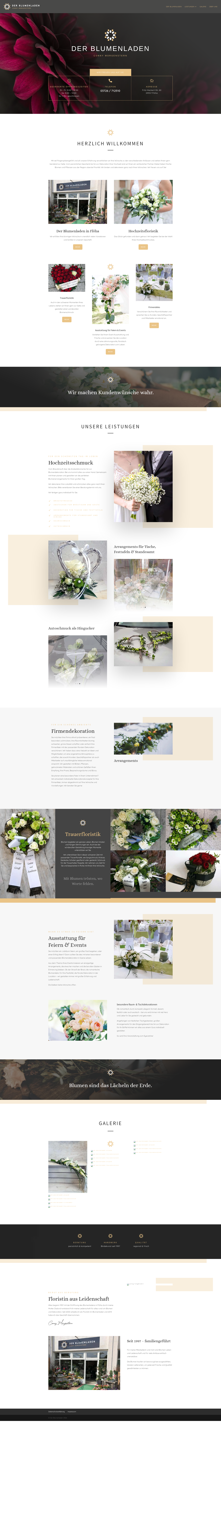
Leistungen (189, 6)
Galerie (203, 6)
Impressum (72, 1412)
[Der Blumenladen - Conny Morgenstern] (67, 1167)
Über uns (213, 6)
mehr (77, 247)
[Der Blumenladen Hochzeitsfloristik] (67, 1199)
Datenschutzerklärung (56, 1412)
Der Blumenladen (174, 6)
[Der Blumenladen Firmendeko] (67, 1203)
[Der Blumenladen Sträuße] (67, 1196)
